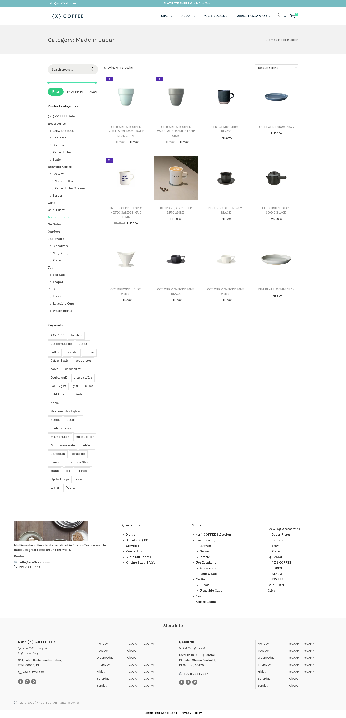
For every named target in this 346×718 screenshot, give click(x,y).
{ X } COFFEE (281, 563)
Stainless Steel (78, 462)
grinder (78, 395)
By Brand (275, 557)
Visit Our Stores (138, 557)
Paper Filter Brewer (70, 188)
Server (57, 196)
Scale (57, 160)
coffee (89, 352)
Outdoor (54, 232)
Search (93, 69)
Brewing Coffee (60, 167)
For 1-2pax (58, 386)
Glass (89, 386)
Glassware (61, 246)
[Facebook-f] (20, 681)
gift (75, 386)
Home (270, 40)
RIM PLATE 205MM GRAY (276, 290)
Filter (55, 91)
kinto (71, 420)
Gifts (51, 203)
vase (79, 479)
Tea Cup (59, 275)
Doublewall (59, 378)
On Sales (54, 224)
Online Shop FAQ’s (140, 563)
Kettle (205, 557)
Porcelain (58, 454)
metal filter (85, 437)
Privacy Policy (190, 713)
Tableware (56, 239)
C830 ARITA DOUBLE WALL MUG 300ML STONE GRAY (176, 131)
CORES (277, 568)
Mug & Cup (61, 253)
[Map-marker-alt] (33, 681)
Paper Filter (62, 152)
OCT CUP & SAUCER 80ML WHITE (226, 292)
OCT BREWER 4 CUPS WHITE (126, 292)
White (70, 488)
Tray (275, 546)
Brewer (58, 174)
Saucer (56, 462)
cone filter (83, 361)
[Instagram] (27, 681)
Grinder (58, 145)
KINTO (277, 574)
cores (54, 369)
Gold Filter (56, 210)
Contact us (134, 551)
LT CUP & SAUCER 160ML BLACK (226, 210)
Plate (57, 260)
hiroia (55, 420)
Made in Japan (59, 217)
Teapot (58, 282)
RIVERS (277, 579)
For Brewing (206, 540)
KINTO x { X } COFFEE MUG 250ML (176, 210)
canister (72, 352)
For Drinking (206, 563)
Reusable (78, 454)
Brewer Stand (63, 131)
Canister (59, 138)
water (55, 488)
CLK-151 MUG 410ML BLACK (225, 129)
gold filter (58, 395)
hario (55, 403)
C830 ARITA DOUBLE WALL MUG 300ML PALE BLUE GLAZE (126, 131)
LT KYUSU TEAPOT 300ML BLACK (276, 210)
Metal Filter (64, 181)
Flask (57, 296)
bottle (55, 352)
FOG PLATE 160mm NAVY (276, 127)
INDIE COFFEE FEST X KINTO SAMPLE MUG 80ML (126, 212)
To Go (52, 289)
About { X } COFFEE (141, 540)
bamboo (76, 336)
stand (55, 471)
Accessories (57, 124)
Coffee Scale (60, 361)
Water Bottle (62, 311)
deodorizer (73, 369)
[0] (292, 16)
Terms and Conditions (160, 713)
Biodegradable (61, 344)
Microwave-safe (63, 446)
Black (83, 344)
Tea (50, 268)
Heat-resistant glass (66, 412)
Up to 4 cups (60, 479)
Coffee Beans (206, 602)
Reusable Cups (64, 304)
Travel (82, 471)
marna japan (60, 437)
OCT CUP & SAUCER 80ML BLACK (176, 292)
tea (68, 471)
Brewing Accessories (284, 529)
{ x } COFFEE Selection (65, 116)
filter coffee (83, 378)
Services (132, 546)
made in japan (61, 429)
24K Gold (57, 336)
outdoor (87, 446)
